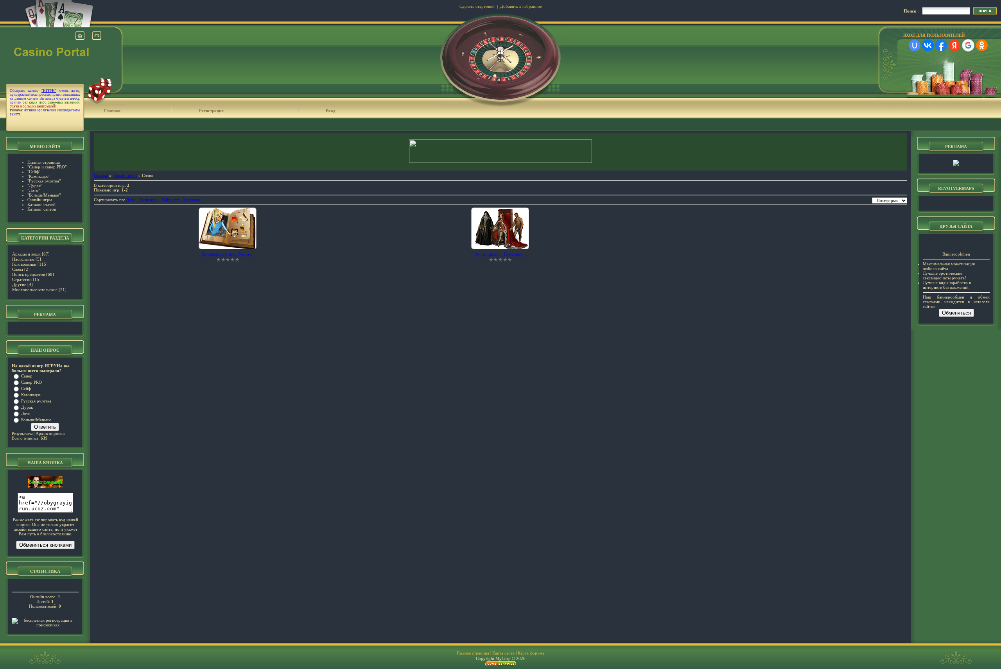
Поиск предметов (28, 274)
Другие (19, 284)
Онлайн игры (125, 175)
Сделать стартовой (477, 6)
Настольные (23, 259)
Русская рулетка (36, 401)
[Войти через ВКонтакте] (928, 45)
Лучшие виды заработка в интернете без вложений (947, 285)
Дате (130, 199)
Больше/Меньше (36, 419)
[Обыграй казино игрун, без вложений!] (45, 486)
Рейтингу (170, 199)
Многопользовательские (34, 289)
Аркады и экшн (26, 254)
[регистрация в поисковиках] (45, 624)
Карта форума (531, 653)
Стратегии (22, 279)
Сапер (26, 376)
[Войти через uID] (914, 45)
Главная (112, 110)
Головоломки (24, 264)
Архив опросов (50, 433)
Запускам (192, 199)
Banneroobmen (956, 254)
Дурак (27, 407)
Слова (17, 269)
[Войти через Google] (968, 45)
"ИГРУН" (48, 91)
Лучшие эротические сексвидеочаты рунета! (944, 275)
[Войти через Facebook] (941, 45)
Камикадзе (31, 394)
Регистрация (211, 110)
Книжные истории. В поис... (228, 254)
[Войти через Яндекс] (954, 45)
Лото (25, 413)
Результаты (22, 433)
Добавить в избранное (521, 6)
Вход (330, 110)
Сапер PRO (31, 382)
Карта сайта (503, 653)
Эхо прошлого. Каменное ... (500, 254)
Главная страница (473, 653)
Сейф (26, 388)
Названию (148, 199)
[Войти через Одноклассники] (982, 45)
